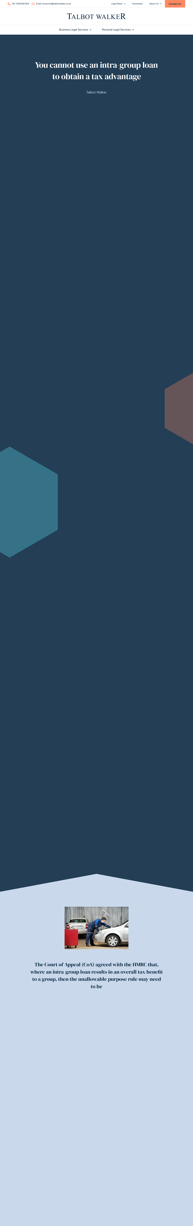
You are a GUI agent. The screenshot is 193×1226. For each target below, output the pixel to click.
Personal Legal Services (116, 29)
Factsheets (137, 3)
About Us (154, 3)
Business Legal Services (73, 29)
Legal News (116, 3)
